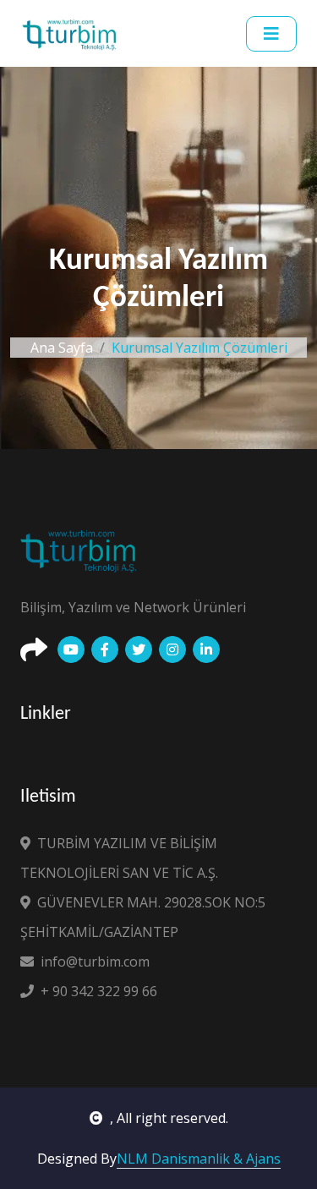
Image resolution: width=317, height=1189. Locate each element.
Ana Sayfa (61, 347)
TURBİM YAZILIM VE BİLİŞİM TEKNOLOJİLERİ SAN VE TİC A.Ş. (119, 858)
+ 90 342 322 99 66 (99, 991)
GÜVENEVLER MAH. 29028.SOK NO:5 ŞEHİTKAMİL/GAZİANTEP (142, 917)
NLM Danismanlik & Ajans (199, 1158)
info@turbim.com (95, 961)
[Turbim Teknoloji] (71, 33)
